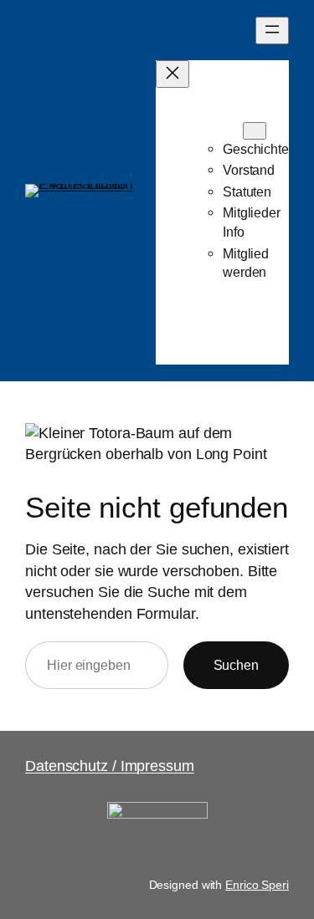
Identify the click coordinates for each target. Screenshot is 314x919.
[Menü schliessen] (172, 74)
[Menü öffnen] (272, 30)
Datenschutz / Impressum (109, 766)
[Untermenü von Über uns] (254, 131)
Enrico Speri (257, 884)
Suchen (236, 664)
